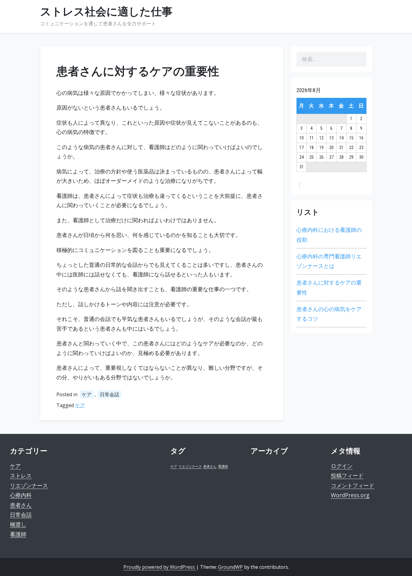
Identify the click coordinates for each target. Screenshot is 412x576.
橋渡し (18, 524)
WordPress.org (350, 495)
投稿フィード (347, 475)
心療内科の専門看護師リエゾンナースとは (329, 261)
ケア (86, 394)
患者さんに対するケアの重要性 (329, 287)
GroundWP (230, 567)
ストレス (21, 475)
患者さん (21, 505)
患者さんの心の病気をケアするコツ (329, 314)
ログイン (342, 465)
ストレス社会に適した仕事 (106, 11)
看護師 (18, 534)
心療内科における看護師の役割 (329, 235)
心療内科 (21, 495)
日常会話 (109, 394)
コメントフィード (352, 485)
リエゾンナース (29, 485)
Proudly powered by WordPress (159, 567)
